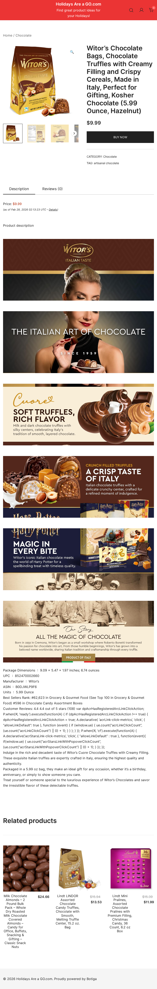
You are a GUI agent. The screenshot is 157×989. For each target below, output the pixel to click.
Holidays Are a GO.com (78, 4)
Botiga (92, 979)
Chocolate (23, 35)
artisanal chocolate (106, 163)
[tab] (19, 189)
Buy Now (120, 137)
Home (7, 35)
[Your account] (141, 10)
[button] (72, 52)
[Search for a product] (131, 10)
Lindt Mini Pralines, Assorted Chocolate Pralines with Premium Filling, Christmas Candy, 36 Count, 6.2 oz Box (120, 913)
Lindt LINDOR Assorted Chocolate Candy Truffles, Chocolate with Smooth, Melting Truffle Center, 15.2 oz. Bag (68, 911)
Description (19, 189)
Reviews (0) (52, 189)
